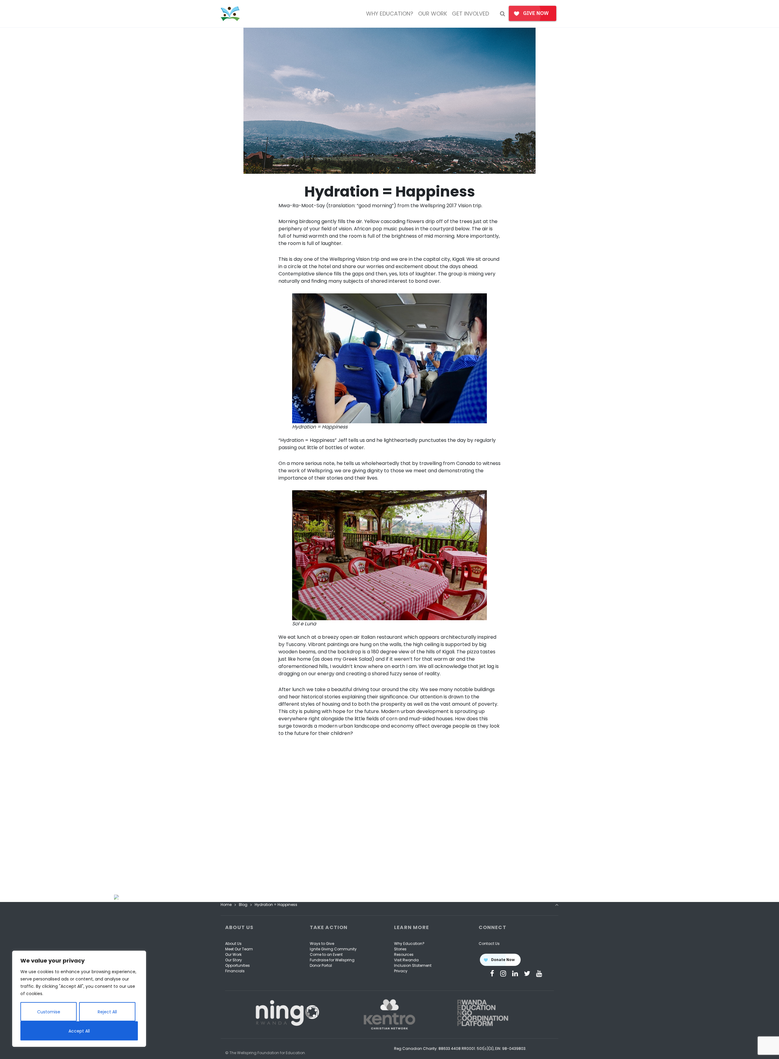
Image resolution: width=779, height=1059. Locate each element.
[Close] (117, 897)
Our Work (233, 954)
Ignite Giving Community (333, 949)
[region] (79, 999)
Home (226, 904)
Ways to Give (322, 943)
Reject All (107, 1012)
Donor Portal (321, 965)
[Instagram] (503, 973)
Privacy (400, 970)
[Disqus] (389, 824)
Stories (400, 949)
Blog (243, 904)
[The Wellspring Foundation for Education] (230, 13)
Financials (235, 970)
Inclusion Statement (412, 965)
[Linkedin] (514, 973)
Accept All (79, 1031)
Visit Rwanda (406, 960)
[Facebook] (492, 973)
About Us (233, 943)
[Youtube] (539, 973)
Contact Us (489, 943)
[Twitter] (527, 973)
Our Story (233, 960)
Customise (48, 1012)
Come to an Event (326, 954)
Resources (404, 954)
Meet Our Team (239, 949)
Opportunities (237, 965)
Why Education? (409, 943)
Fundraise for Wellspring (332, 960)
